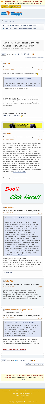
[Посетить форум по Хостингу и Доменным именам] (22, 201)
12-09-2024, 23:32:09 (8, 318)
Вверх (4, 360)
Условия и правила (30, 391)
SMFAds (18, 395)
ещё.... (41, 3)
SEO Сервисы (19, 391)
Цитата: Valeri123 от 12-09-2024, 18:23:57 (20, 323)
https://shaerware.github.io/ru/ (19, 310)
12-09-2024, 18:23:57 (8, 286)
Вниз (3, 54)
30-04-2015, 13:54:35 (8, 139)
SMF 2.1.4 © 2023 (17, 393)
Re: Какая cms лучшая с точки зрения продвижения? (21, 67)
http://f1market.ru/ (19, 171)
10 (30, 54)
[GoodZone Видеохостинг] (22, 127)
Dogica (8, 63)
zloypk (8, 133)
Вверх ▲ (39, 391)
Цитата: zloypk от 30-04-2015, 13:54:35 (19, 218)
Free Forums (25, 395)
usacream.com (7, 273)
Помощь (5, 391)
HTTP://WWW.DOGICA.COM (11, 116)
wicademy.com (23, 178)
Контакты (12, 391)
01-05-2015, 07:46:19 (8, 213)
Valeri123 (9, 281)
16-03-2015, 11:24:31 (8, 69)
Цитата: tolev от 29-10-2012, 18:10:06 (18, 79)
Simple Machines (27, 393)
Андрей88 (9, 207)
